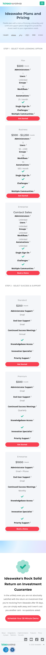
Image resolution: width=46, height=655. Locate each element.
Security (21, 635)
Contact (5, 635)
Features (33, 633)
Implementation (23, 633)
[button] (23, 118)
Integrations (12, 633)
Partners (13, 635)
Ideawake (38, 645)
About (4, 633)
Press (40, 633)
